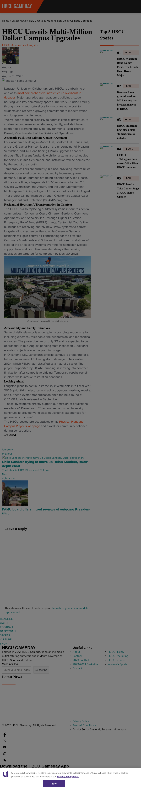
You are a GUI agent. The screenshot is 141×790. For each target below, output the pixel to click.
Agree (54, 783)
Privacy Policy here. (68, 776)
